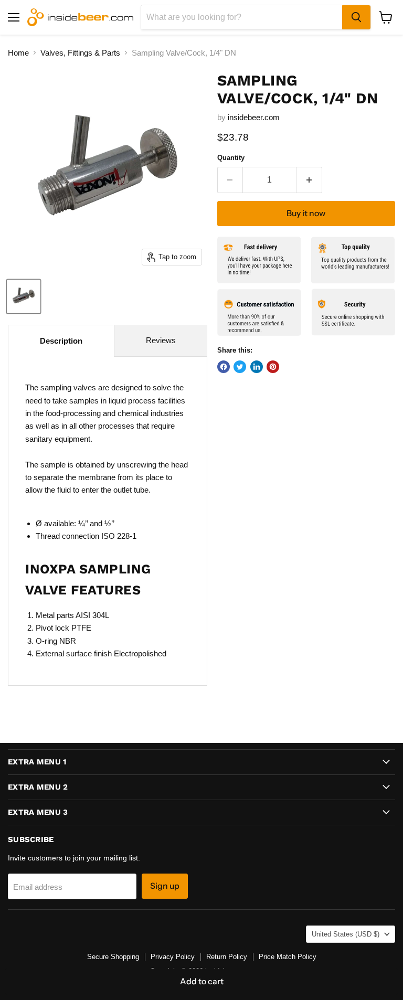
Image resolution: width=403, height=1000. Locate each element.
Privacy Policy (173, 957)
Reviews (161, 340)
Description (61, 340)
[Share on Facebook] (223, 366)
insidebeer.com (254, 117)
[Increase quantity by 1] (309, 180)
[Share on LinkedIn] (256, 366)
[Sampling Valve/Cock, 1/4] (23, 296)
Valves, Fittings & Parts (80, 52)
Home (18, 52)
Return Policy (226, 957)
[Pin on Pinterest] (273, 366)
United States (345, 934)
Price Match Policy (287, 957)
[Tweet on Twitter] (240, 366)
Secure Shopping (113, 957)
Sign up (164, 886)
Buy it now (306, 213)
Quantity (231, 158)
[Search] (356, 17)
